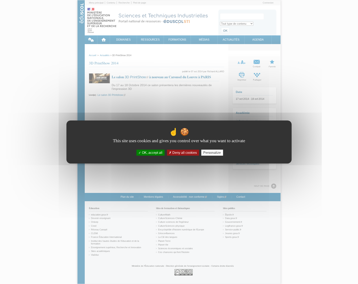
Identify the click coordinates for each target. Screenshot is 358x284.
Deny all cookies (184, 152)
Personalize (212, 152)
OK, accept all (151, 152)
